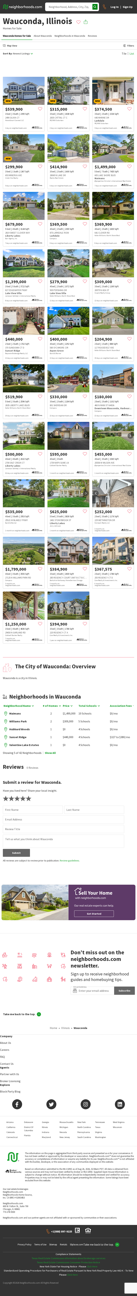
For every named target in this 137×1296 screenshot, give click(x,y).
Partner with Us (9, 1074)
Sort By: (7, 53)
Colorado (10, 1132)
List (132, 53)
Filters (130, 45)
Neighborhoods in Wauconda (70, 35)
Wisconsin (117, 1127)
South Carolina (84, 1137)
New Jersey (65, 1137)
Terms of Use (40, 1244)
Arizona (10, 1122)
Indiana (45, 1132)
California (10, 1127)
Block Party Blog (10, 1091)
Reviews (92, 35)
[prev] (6, 91)
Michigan (64, 1127)
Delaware (28, 1122)
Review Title (12, 829)
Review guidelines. (70, 860)
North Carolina (84, 1127)
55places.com (76, 1244)
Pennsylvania (83, 1132)
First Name (12, 809)
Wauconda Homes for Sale (17, 35)
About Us (5, 1043)
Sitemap (53, 1244)
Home (53, 1028)
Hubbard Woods (19, 729)
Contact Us (7, 1063)
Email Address (13, 819)
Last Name (73, 809)
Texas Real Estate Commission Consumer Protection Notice (68, 1262)
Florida (27, 1135)
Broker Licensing (10, 1081)
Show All (50, 753)
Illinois (65, 1028)
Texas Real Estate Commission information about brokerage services (68, 1258)
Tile (124, 53)
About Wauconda (43, 35)
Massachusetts (66, 1122)
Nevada (63, 1132)
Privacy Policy (24, 1244)
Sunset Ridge (17, 737)
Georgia (45, 1122)
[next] (41, 91)
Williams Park (18, 721)
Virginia (98, 1132)
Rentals (63, 1244)
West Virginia (119, 1122)
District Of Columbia (28, 1129)
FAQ (2, 1056)
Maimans (15, 713)
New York (81, 1122)
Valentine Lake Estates (24, 745)
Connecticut (12, 1137)
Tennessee (100, 1122)
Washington (100, 1137)
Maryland (46, 1137)
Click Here (92, 1266)
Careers (4, 1050)
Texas (97, 1127)
